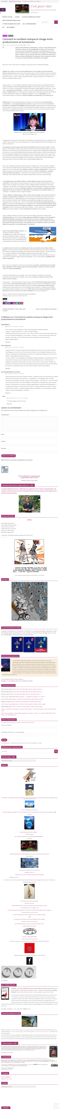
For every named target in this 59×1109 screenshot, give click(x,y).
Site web (3, 448)
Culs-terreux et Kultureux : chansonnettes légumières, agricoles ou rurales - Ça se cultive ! (23, 713)
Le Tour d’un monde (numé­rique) (17, 1031)
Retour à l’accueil (7, 17)
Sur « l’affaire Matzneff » (29, 24)
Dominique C (5, 324)
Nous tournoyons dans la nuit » (11, 20)
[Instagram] (14, 303)
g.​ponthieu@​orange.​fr (23, 743)
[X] (12, 303)
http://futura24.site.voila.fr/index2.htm (17, 295)
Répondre (7, 342)
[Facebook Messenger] (19, 303)
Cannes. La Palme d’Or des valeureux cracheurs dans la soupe (27, 699)
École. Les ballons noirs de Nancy (46, 309)
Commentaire (5, 415)
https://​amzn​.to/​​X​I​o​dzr (48, 992)
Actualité (5, 35)
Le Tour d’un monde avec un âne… (41, 1031)
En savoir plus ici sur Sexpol (6, 1052)
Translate (10, 1078)
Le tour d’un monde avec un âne (11, 24)
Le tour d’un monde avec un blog (31, 17)
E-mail (3, 441)
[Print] (22, 303)
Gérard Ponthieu (14, 45)
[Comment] (4, 303)
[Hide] (0, 12)
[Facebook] (9, 303)
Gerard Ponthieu (5, 699)
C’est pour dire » (4, 1064)
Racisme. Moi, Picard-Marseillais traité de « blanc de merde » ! (27, 1)
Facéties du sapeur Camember (23, 575)
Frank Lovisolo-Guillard (6, 696)
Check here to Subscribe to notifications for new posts (18, 460)
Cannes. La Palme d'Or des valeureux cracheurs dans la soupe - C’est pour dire (20, 709)
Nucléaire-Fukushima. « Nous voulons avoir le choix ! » (14, 309)
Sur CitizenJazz (11, 27)
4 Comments (27, 45)
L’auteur (17, 17)
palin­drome (46, 941)
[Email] (6, 303)
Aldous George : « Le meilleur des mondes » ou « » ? (30, 696)
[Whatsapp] (17, 303)
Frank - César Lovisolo (6, 704)
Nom (3, 434)
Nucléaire (11, 35)
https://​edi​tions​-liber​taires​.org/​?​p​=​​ (26, 992)
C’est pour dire (41, 6)
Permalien (21, 326)
